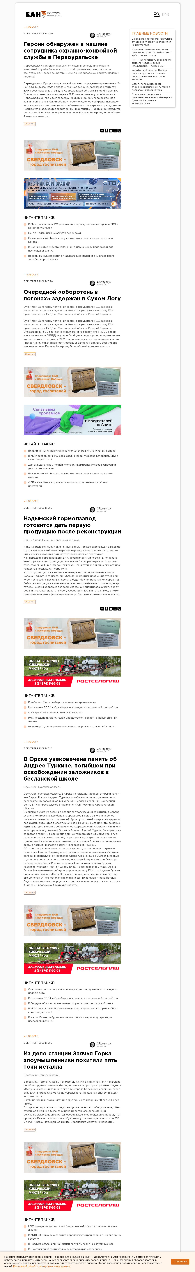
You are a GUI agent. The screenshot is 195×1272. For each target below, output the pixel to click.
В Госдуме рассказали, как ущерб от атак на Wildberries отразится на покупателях (152, 42)
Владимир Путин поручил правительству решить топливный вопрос (71, 451)
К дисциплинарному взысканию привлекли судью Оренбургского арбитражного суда (151, 52)
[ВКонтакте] (102, 130)
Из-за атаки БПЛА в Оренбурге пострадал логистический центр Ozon (73, 707)
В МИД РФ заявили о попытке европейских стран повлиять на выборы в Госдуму (74, 1237)
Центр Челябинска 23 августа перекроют (54, 233)
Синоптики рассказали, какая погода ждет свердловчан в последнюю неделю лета (72, 991)
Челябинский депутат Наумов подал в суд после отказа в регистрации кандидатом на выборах (149, 75)
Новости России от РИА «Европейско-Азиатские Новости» (36, 14)
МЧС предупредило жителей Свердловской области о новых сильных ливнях (72, 720)
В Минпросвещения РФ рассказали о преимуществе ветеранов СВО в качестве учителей (73, 226)
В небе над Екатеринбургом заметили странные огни (62, 702)
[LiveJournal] (119, 130)
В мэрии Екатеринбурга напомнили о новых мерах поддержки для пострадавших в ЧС (70, 249)
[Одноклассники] (106, 130)
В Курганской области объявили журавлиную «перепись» (65, 1249)
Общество (30, 124)
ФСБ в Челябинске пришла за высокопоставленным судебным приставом (68, 484)
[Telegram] (111, 130)
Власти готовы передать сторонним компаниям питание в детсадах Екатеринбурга (151, 87)
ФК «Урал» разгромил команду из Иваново (55, 713)
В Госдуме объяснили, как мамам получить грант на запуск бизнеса (70, 1003)
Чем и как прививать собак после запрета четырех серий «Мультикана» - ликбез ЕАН (152, 63)
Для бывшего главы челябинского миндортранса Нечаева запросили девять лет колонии (72, 467)
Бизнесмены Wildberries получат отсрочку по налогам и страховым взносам (70, 240)
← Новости (31, 27)
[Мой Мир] (115, 130)
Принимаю (180, 1262)
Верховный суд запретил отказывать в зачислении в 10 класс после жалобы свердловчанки (71, 258)
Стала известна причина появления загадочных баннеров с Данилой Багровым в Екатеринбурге (152, 99)
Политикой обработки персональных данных (41, 1266)
